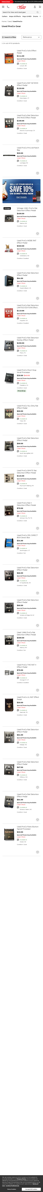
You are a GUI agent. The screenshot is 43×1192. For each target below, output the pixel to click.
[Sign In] (35, 7)
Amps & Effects (15, 16)
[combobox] (31, 37)
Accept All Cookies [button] (31, 1189)
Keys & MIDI (27, 16)
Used (9, 21)
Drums (35, 16)
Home (4, 21)
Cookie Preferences (12, 1185)
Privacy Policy (21, 1179)
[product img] (9, 58)
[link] (28, 52)
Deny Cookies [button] (11, 1189)
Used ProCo (17, 21)
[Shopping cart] (40, 7)
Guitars (4, 16)
